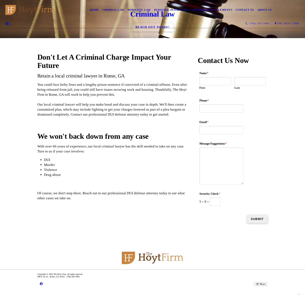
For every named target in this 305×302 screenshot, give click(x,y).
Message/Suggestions (213, 143)
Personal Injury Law (171, 9)
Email (204, 122)
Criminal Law (113, 9)
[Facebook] (7, 23)
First (202, 87)
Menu (262, 284)
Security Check (209, 193)
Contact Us (244, 9)
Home (94, 9)
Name (203, 73)
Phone (204, 100)
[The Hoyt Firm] (30, 10)
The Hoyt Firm (288, 23)
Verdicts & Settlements (212, 9)
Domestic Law (139, 9)
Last (237, 87)
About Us (264, 9)
